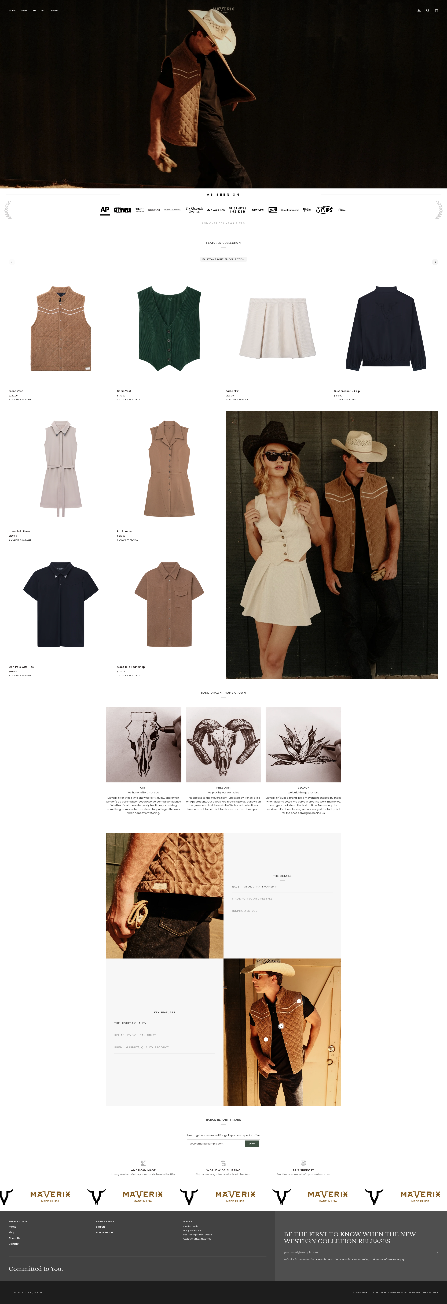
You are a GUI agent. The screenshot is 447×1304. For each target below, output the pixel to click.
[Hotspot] (281, 1026)
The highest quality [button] (130, 1013)
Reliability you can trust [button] (135, 1044)
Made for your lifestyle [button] (252, 910)
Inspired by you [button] (245, 922)
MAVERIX (362, 1292)
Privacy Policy (360, 1259)
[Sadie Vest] (169, 329)
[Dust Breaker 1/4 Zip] (386, 329)
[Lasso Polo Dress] (61, 469)
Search (100, 1226)
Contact (14, 1244)
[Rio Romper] (169, 469)
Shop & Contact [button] (20, 1221)
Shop (12, 1232)
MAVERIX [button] (189, 1221)
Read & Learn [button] (105, 1221)
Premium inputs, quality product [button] (141, 1057)
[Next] (435, 262)
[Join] (435, 1252)
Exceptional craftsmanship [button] (254, 875)
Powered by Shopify (423, 1292)
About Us (14, 1238)
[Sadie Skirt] (278, 329)
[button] (24, 10)
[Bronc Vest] (61, 329)
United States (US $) (25, 1292)
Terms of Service (386, 1259)
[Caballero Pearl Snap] (169, 604)
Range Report (104, 1232)
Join (252, 1143)
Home (12, 1226)
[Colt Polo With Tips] (61, 604)
